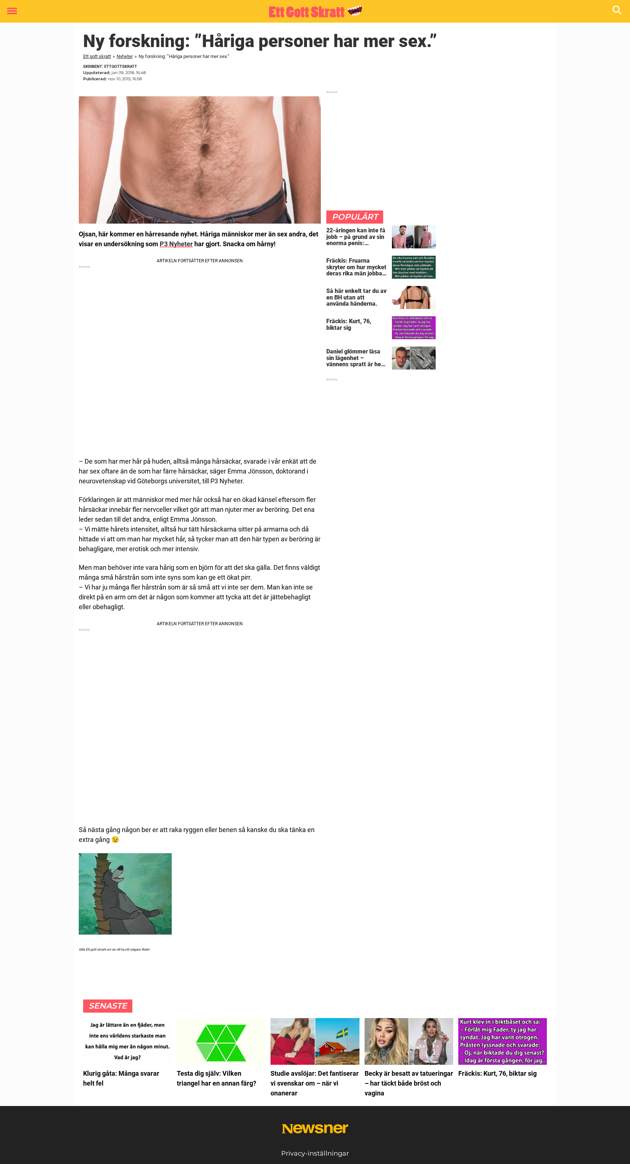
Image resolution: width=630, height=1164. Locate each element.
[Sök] (617, 11)
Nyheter (125, 56)
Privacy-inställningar (315, 1153)
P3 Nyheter (176, 244)
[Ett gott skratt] (312, 11)
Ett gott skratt (97, 56)
